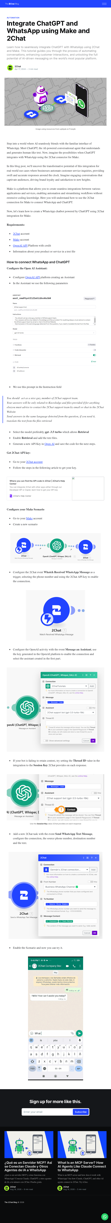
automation (13, 18)
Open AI (49, 444)
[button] (104, 4)
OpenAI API (20, 245)
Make (16, 239)
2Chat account (34, 462)
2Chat (18, 66)
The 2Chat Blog (10, 1202)
